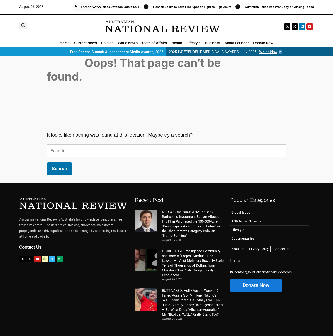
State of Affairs (154, 43)
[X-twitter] (287, 26)
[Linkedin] (302, 26)
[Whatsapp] (60, 259)
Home (65, 43)
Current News (85, 43)
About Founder (236, 43)
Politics (107, 43)
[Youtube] (37, 259)
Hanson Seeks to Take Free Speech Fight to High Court (188, 7)
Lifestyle (194, 43)
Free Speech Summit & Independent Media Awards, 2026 (116, 52)
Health (176, 43)
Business (212, 43)
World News (128, 43)
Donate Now (263, 43)
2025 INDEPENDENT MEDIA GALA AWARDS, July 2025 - (223, 52)
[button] (23, 25)
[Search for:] (166, 150)
